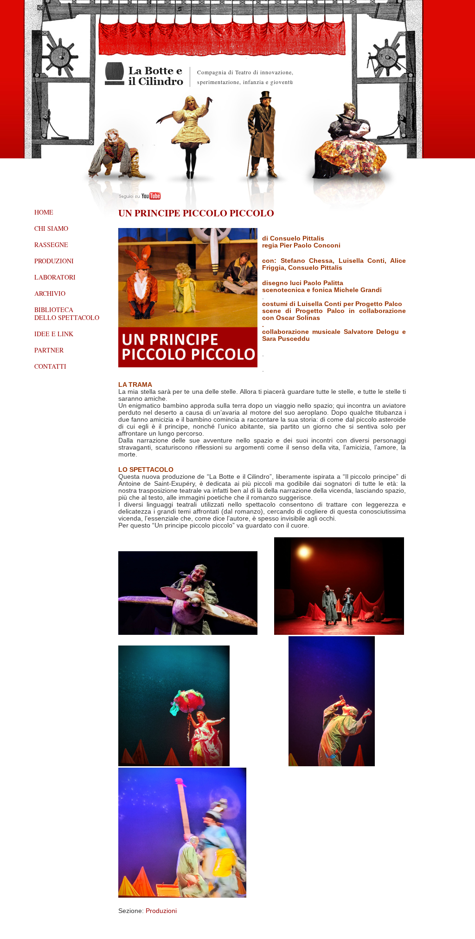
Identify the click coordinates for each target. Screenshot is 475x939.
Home (43, 212)
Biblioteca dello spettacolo (66, 313)
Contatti (50, 366)
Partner (49, 350)
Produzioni (161, 910)
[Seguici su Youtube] (139, 197)
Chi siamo (51, 228)
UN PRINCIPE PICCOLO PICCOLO (196, 213)
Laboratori (55, 277)
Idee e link (53, 333)
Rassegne (51, 244)
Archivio (49, 293)
